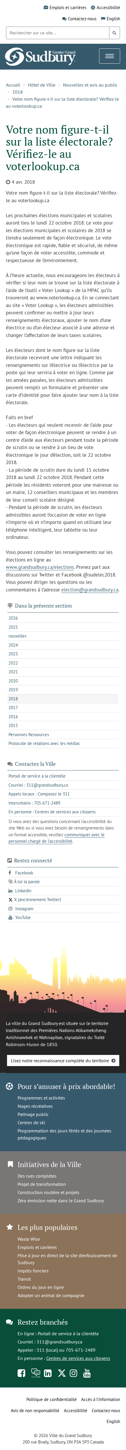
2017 (13, 707)
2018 (17, 92)
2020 (13, 681)
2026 (13, 618)
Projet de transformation (42, 1184)
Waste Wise (29, 1239)
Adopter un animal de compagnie (51, 1295)
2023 (13, 654)
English (113, 18)
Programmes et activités (41, 1098)
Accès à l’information (100, 1399)
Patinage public (33, 1114)
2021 (13, 672)
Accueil (13, 85)
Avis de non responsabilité (35, 1410)
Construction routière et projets (48, 1192)
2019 (13, 689)
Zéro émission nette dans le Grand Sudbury (61, 1200)
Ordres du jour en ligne (41, 1287)
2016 (13, 716)
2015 (13, 725)
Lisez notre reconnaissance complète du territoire (60, 1060)
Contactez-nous (82, 18)
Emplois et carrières (68, 7)
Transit (24, 1279)
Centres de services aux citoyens (78, 1358)
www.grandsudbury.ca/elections (40, 567)
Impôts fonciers (33, 1271)
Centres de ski (31, 1122)
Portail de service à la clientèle (68, 1333)
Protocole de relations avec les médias (44, 743)
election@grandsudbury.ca (89, 589)
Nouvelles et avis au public (90, 85)
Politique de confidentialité (51, 1399)
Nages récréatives (35, 1106)
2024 (13, 645)
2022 (13, 663)
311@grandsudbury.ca (59, 1342)
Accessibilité (108, 7)
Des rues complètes (37, 1176)
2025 (13, 627)
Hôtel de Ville (41, 85)
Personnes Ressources (28, 734)
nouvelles (17, 636)
